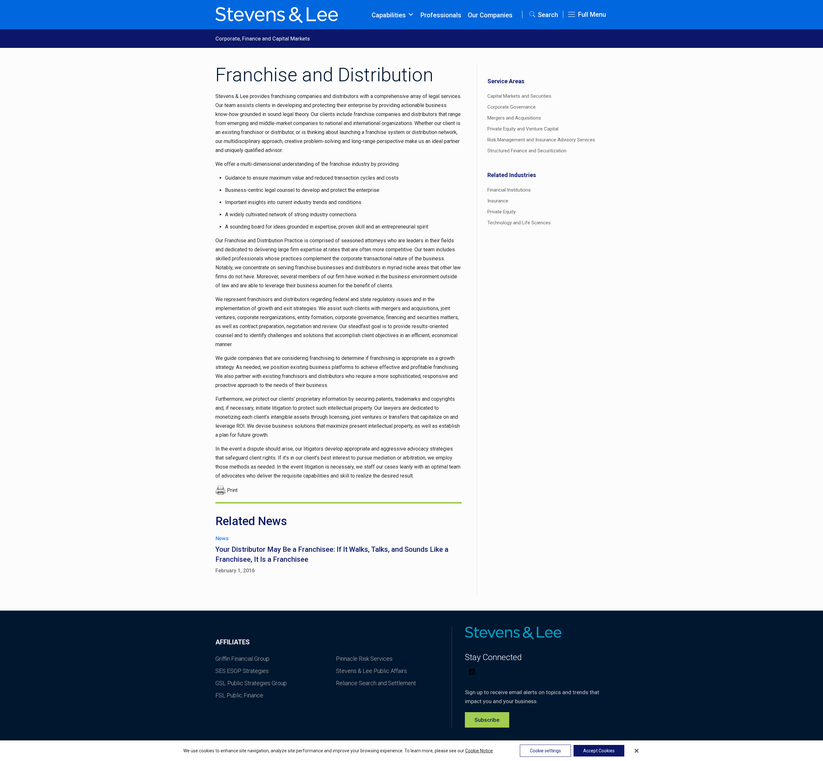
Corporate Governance (511, 107)
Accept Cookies (599, 750)
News (222, 538)
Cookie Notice (479, 750)
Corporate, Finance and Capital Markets (262, 38)
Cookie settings (545, 750)
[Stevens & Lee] (276, 14)
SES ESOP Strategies (242, 670)
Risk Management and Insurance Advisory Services (541, 140)
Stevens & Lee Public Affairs (371, 670)
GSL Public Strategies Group (251, 683)
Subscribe (487, 720)
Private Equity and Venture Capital (522, 129)
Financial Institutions (509, 190)
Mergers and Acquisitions (514, 118)
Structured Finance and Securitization (526, 151)
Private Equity (501, 212)
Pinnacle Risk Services (364, 658)
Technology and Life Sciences (519, 223)
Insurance (497, 201)
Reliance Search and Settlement (376, 683)
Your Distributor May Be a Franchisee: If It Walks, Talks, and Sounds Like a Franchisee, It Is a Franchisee (331, 554)
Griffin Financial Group (242, 658)
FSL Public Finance (239, 695)
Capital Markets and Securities (519, 96)
